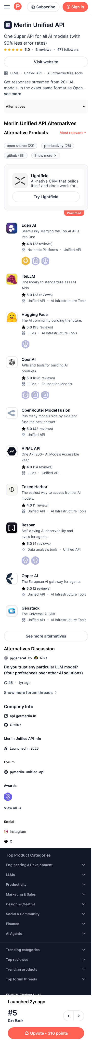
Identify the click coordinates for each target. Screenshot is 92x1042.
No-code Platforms (42, 249)
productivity (57, 145)
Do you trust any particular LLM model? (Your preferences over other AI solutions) (43, 669)
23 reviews (43, 295)
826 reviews (44, 378)
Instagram (18, 831)
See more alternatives (46, 636)
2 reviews (41, 588)
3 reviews (44, 49)
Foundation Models (57, 384)
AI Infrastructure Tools (65, 73)
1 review (40, 505)
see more (12, 93)
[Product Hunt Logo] (18, 6)
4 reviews (42, 543)
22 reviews (42, 244)
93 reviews (43, 327)
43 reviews (43, 429)
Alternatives (15, 106)
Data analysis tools (42, 549)
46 (10, 682)
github (16, 155)
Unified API (33, 73)
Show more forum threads (28, 692)
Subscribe (45, 6)
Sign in (77, 6)
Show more (43, 155)
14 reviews (42, 467)
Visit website (46, 61)
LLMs (14, 73)
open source (20, 145)
